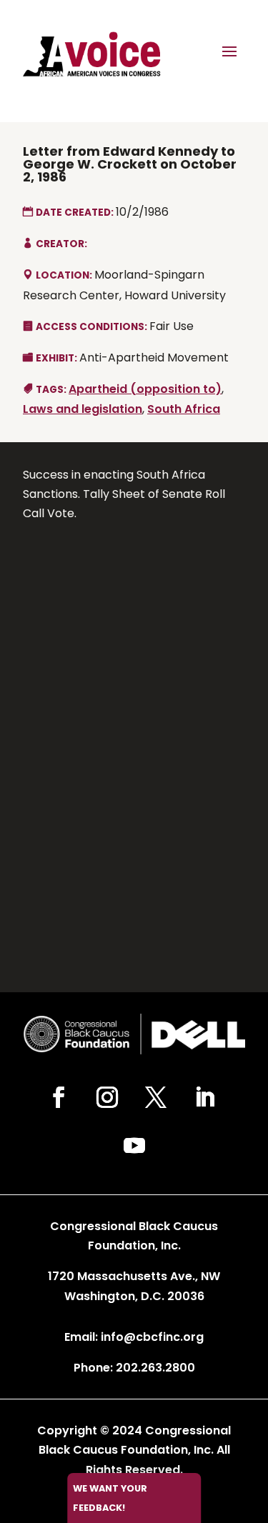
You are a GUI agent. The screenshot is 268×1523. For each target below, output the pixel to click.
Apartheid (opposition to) (145, 389)
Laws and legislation (82, 409)
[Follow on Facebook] (58, 1097)
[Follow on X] (155, 1097)
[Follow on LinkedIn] (204, 1097)
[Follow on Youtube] (134, 1145)
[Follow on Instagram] (107, 1097)
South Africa (183, 409)
